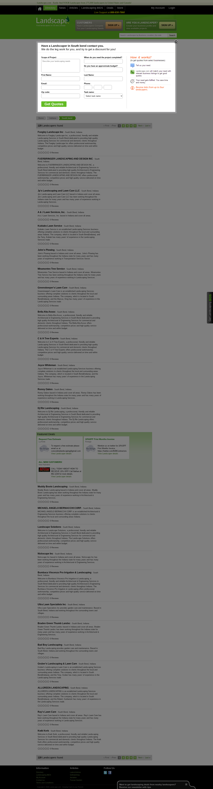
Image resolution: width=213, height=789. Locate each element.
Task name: (89, 92)
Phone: (87, 83)
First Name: (46, 75)
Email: (44, 83)
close (176, 42)
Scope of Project (48, 57)
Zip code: (45, 92)
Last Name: (89, 75)
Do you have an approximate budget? (101, 66)
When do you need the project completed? (103, 57)
